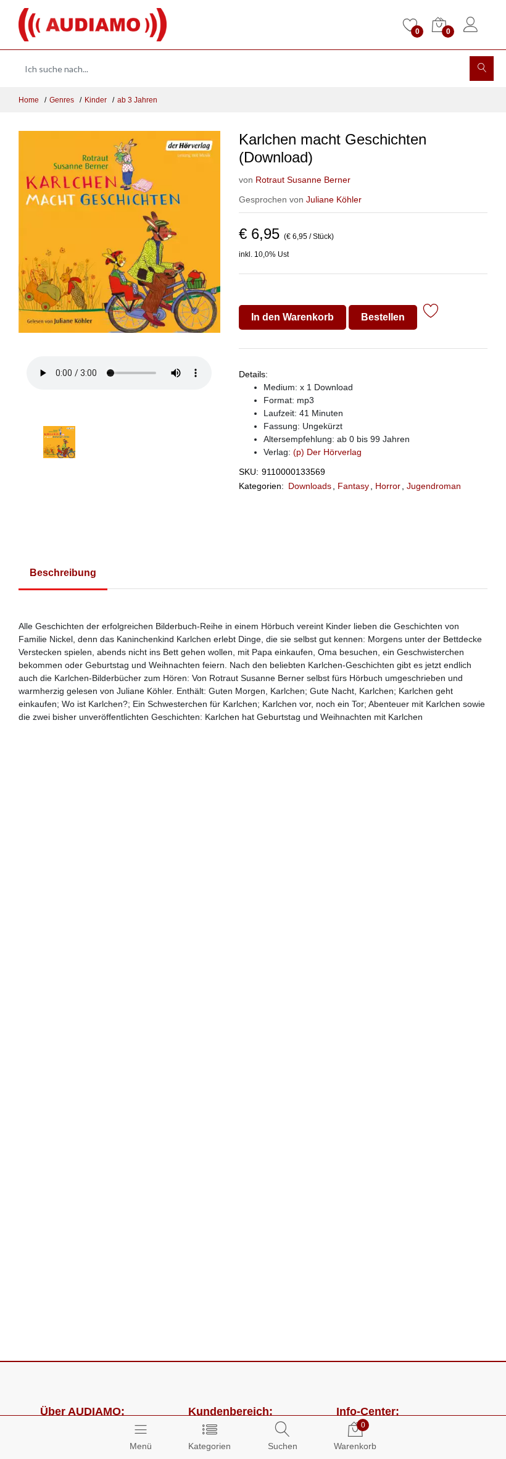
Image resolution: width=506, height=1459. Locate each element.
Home (29, 100)
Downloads (309, 486)
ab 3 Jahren (137, 100)
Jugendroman (434, 486)
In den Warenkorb (292, 317)
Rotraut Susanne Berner (302, 180)
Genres (61, 100)
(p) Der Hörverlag (327, 452)
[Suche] (482, 68)
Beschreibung (63, 572)
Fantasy (353, 486)
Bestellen (383, 317)
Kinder (96, 100)
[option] (119, 239)
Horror (387, 486)
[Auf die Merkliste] (431, 313)
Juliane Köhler (334, 199)
